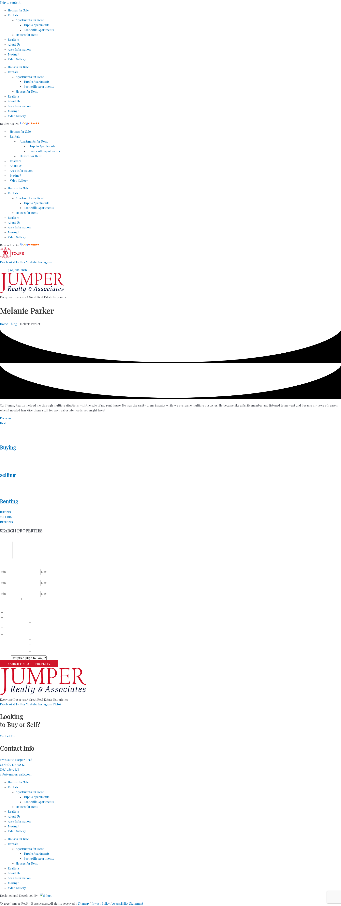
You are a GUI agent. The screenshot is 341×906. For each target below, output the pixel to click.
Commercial (13, 609)
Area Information (19, 49)
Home (4, 324)
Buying (8, 447)
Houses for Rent (27, 35)
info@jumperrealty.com (15, 774)
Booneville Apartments (39, 30)
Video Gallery (17, 59)
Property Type (10, 599)
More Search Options (72, 664)
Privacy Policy (101, 903)
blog (14, 324)
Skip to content (10, 2)
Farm (8, 614)
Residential (32, 599)
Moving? (13, 54)
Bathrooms (7, 577)
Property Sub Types (13, 624)
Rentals (13, 15)
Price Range (8, 588)
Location (5, 557)
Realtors (13, 39)
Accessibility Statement (127, 903)
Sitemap (83, 903)
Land (8, 604)
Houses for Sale (18, 10)
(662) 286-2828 (9, 769)
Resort (9, 619)
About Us (14, 44)
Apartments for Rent (30, 20)
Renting (9, 501)
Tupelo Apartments (37, 25)
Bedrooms (7, 566)
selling (8, 474)
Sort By (5, 658)
